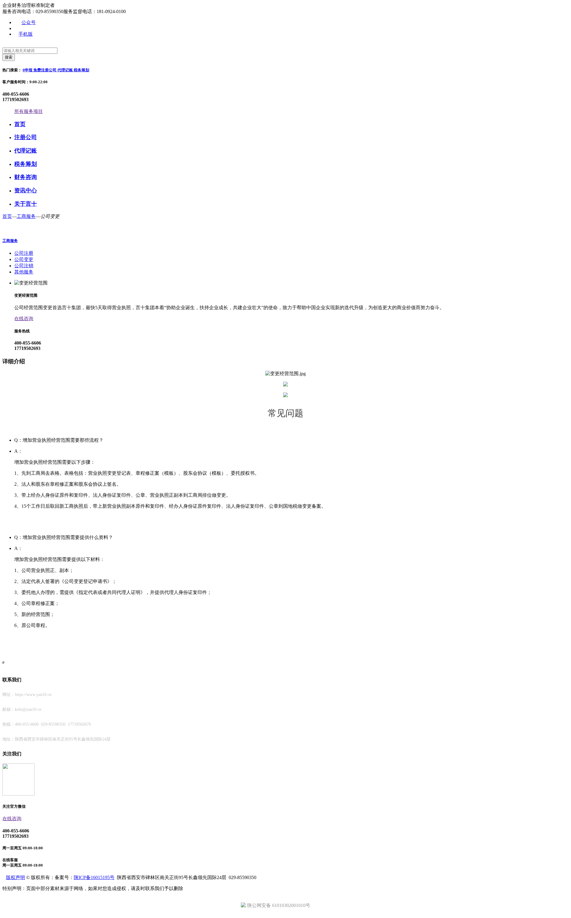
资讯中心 (25, 190)
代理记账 (65, 70)
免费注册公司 (45, 70)
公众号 (28, 22)
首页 (20, 124)
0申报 (28, 70)
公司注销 (23, 265)
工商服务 (26, 216)
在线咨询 (11, 818)
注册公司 (25, 137)
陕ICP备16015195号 (94, 877)
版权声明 (15, 877)
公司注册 (23, 253)
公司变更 (23, 259)
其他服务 (23, 271)
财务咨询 (25, 177)
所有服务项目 (28, 111)
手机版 (25, 34)
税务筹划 (81, 70)
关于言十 (25, 204)
